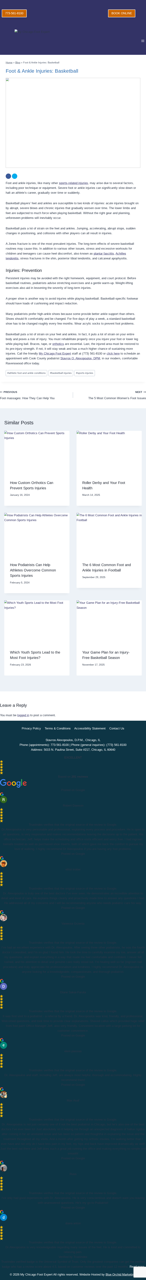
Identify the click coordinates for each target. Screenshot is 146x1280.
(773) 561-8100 (116, 745)
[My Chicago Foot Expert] (47, 40)
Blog (17, 62)
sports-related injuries (73, 183)
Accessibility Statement (90, 728)
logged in (23, 715)
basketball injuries (61, 373)
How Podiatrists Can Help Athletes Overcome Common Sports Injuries (33, 570)
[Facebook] (8, 176)
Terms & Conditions (58, 728)
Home (9, 62)
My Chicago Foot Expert (55, 353)
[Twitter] (14, 176)
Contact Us (116, 728)
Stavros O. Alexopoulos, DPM (80, 358)
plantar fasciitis (104, 253)
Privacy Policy (31, 728)
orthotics (58, 344)
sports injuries (84, 373)
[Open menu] (142, 41)
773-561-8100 (14, 13)
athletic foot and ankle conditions (26, 373)
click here (113, 353)
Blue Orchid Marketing (120, 1274)
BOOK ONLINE (121, 13)
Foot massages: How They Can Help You (27, 395)
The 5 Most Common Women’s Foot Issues (117, 395)
